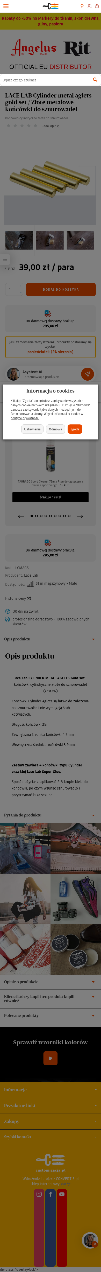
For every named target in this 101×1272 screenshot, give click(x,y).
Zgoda (75, 429)
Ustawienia (32, 429)
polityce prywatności (25, 418)
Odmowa (55, 429)
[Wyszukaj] (95, 80)
